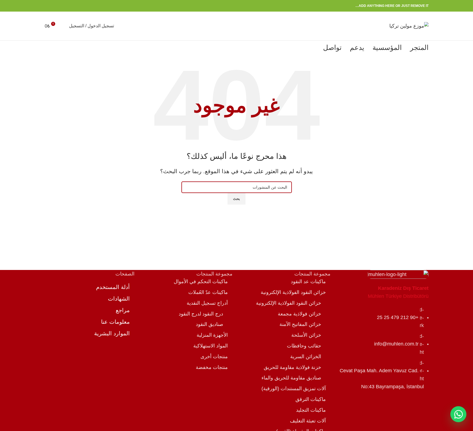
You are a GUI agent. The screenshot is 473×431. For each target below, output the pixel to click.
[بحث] (63, 25)
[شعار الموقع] (409, 25)
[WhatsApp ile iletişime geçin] (458, 414)
